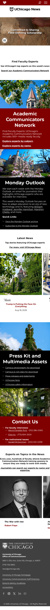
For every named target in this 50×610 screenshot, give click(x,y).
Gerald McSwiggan (17, 442)
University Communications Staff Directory (20, 579)
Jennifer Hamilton (23, 209)
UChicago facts (12, 380)
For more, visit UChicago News (25, 247)
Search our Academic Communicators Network (25, 71)
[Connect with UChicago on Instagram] (9, 593)
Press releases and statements (20, 376)
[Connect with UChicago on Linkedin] (19, 593)
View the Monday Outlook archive (21, 221)
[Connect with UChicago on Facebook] (4, 593)
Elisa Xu (12, 434)
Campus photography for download (22, 367)
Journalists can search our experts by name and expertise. (25, 469)
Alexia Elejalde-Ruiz (17, 430)
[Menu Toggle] (46, 3)
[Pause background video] (4, 40)
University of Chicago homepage (16, 575)
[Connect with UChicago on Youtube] (25, 593)
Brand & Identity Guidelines (13, 583)
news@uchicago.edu (11, 569)
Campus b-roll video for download (21, 372)
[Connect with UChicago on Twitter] (14, 593)
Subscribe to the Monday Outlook (21, 226)
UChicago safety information (19, 384)
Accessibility (7, 587)
